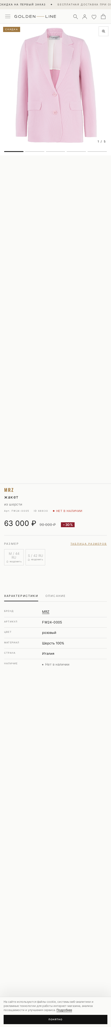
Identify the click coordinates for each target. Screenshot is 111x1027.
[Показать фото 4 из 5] (76, 151)
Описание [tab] (55, 596)
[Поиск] (75, 16)
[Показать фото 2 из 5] (34, 151)
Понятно (55, 1019)
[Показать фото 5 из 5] (97, 151)
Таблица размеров (88, 543)
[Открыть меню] (7, 16)
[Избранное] (94, 16)
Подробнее (64, 1010)
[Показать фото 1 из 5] (13, 151)
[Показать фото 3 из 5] (55, 151)
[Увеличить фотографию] (103, 31)
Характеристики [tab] (21, 596)
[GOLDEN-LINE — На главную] (35, 15)
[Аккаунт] (84, 16)
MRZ (45, 612)
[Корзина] (103, 16)
